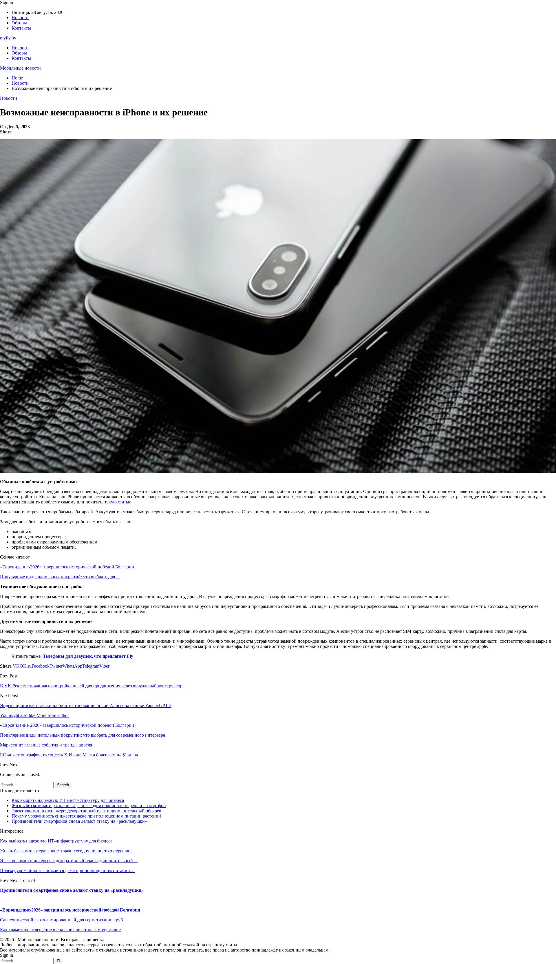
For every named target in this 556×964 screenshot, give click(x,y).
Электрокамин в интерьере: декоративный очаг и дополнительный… (69, 860)
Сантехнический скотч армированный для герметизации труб (61, 919)
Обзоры (19, 22)
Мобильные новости (20, 68)
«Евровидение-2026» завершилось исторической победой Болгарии (67, 566)
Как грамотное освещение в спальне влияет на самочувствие (60, 929)
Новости (20, 17)
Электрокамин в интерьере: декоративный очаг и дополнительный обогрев (86, 810)
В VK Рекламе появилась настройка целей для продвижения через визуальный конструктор (91, 685)
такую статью (118, 501)
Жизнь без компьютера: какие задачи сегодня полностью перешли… (67, 850)
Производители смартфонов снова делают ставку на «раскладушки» (79, 821)
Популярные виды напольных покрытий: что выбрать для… (60, 576)
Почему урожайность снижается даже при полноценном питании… (67, 870)
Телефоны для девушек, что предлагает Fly (88, 656)
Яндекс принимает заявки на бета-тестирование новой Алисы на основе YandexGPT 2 (85, 705)
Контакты (21, 28)
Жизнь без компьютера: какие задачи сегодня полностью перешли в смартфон (89, 805)
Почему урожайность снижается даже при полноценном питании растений (86, 815)
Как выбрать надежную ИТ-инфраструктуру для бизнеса (68, 800)
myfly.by (8, 37)
